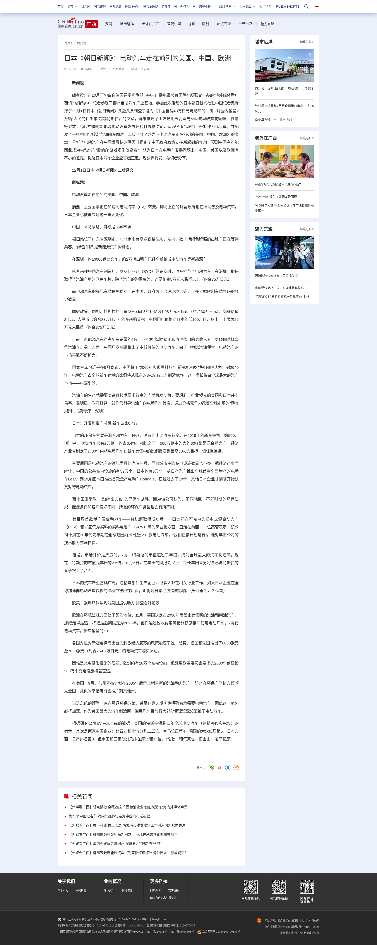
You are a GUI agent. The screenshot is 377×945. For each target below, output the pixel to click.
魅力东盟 (267, 24)
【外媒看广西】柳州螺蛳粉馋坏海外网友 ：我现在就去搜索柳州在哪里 (123, 834)
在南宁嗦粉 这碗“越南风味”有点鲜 (278, 184)
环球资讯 (109, 890)
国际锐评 (116, 6)
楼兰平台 (265, 6)
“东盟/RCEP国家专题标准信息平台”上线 (282, 296)
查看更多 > (306, 42)
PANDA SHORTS (287, 6)
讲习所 (85, 6)
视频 (191, 24)
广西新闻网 (117, 69)
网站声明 (155, 890)
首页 (61, 6)
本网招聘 (81, 890)
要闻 (108, 24)
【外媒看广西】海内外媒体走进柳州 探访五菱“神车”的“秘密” (115, 844)
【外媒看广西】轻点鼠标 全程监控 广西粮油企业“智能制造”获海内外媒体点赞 (128, 807)
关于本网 (63, 890)
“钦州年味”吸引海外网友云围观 (276, 196)
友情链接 (173, 890)
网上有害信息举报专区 (163, 897)
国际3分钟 (132, 6)
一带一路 (246, 24)
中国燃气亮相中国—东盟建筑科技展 (279, 288)
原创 (205, 24)
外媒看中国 (187, 6)
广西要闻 (80, 43)
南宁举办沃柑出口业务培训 (273, 119)
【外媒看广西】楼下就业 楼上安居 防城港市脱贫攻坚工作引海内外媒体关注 (127, 825)
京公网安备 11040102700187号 (221, 931)
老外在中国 (169, 6)
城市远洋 (127, 24)
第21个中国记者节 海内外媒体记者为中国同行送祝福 (109, 816)
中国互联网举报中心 (75, 919)
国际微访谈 (150, 6)
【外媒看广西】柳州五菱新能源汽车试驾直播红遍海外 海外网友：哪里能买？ (128, 853)
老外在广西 (150, 24)
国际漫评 (100, 6)
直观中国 (174, 24)
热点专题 (224, 24)
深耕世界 (225, 6)
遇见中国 (205, 6)
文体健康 (245, 6)
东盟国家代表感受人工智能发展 (276, 275)
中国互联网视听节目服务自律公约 (77, 931)
